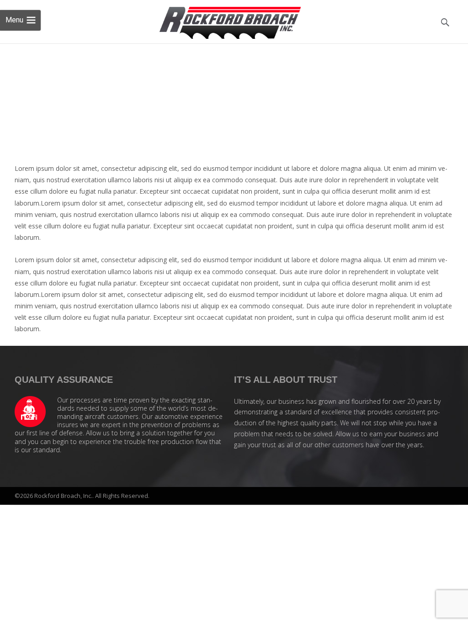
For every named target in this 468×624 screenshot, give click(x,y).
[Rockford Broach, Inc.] (223, 21)
